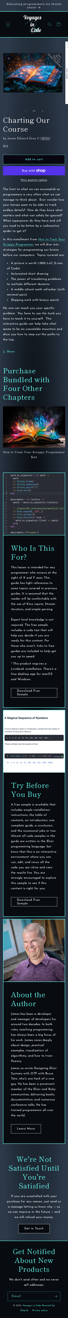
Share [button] (11, 351)
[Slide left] (25, 111)
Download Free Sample (28, 692)
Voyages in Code (32, 1305)
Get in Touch (34, 1228)
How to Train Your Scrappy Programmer (34, 452)
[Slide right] (42, 111)
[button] (8, 24)
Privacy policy (40, 1310)
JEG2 (45, 138)
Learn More (26, 1128)
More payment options (34, 180)
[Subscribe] (56, 1296)
